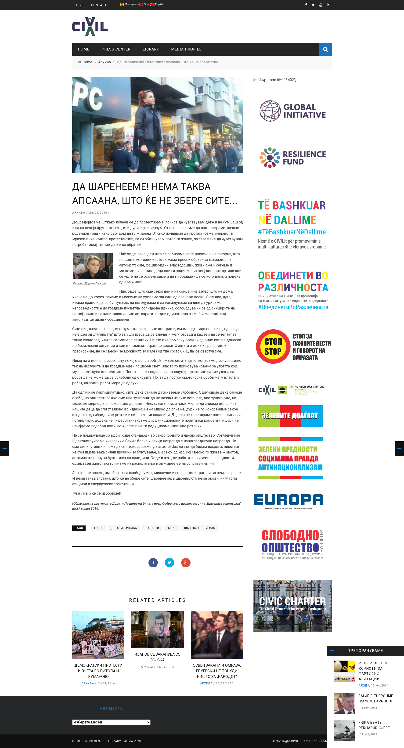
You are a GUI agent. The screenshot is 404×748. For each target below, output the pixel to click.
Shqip (146, 4)
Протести (152, 528)
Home (83, 49)
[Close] (332, 651)
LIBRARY (151, 49)
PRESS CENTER (115, 49)
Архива (78, 212)
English (159, 4)
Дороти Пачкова (124, 528)
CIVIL (80, 5)
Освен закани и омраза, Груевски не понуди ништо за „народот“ (217, 671)
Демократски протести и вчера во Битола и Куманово (98, 671)
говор (98, 528)
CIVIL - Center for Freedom (311, 741)
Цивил (171, 528)
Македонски (131, 4)
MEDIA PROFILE (186, 49)
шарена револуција (199, 528)
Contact (99, 5)
